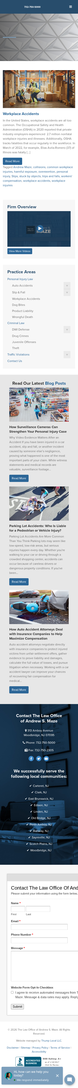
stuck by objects (30, 176)
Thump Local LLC (51, 1040)
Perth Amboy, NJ (41, 824)
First (13, 914)
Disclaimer (13, 1047)
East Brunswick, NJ (40, 799)
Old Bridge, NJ (41, 818)
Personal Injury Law (20, 279)
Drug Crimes (20, 336)
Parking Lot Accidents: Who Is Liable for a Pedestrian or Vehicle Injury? (37, 528)
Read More (12, 161)
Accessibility (39, 1051)
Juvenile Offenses (24, 342)
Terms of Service (60, 1047)
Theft (15, 348)
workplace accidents (36, 181)
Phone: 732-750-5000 (40, 743)
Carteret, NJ (41, 786)
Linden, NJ (41, 812)
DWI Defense (21, 329)
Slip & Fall (18, 292)
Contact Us (14, 361)
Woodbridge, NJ (40, 850)
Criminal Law (15, 323)
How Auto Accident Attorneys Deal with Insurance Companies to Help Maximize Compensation (36, 634)
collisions (39, 167)
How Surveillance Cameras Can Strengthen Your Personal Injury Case (38, 429)
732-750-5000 (32, 7)
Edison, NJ (41, 805)
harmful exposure (25, 172)
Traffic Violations (18, 354)
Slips (15, 176)
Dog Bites (18, 305)
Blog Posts (55, 383)
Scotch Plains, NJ (41, 844)
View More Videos (19, 251)
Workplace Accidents (21, 114)
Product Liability (22, 311)
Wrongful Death (22, 317)
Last (28, 914)
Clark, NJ (41, 792)
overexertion (46, 172)
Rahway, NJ (40, 831)
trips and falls (51, 176)
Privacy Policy (40, 1047)
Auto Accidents (22, 285)
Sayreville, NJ (41, 837)
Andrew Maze (22, 167)
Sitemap (25, 1047)
